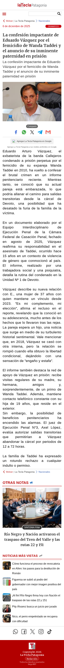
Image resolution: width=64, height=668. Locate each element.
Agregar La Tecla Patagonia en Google (34, 141)
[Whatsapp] (15, 631)
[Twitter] (32, 631)
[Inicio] (32, 5)
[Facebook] (24, 631)
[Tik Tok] (49, 631)
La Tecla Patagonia (25, 21)
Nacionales (44, 21)
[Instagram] (41, 631)
